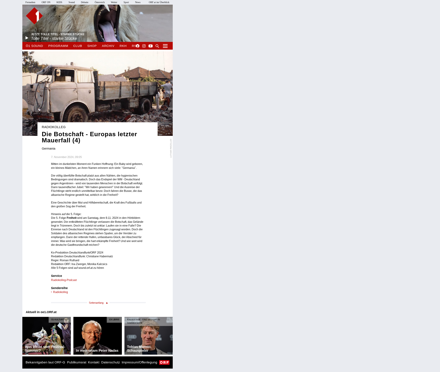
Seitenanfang (96, 302)
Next (170, 335)
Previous (25, 335)
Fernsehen (30, 2)
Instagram (144, 46)
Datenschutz (110, 362)
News (137, 2)
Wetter (114, 2)
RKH (123, 46)
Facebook (137, 46)
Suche (157, 46)
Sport (126, 2)
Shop (92, 46)
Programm (58, 46)
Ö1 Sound (34, 46)
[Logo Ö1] (34, 15)
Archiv (108, 46)
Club (77, 46)
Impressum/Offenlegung (139, 362)
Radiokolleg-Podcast (64, 280)
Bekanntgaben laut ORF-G (45, 362)
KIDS (59, 2)
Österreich (100, 2)
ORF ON (46, 2)
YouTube (150, 46)
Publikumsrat (76, 362)
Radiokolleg (60, 292)
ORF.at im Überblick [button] (159, 2)
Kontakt (93, 362)
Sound (72, 2)
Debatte (84, 2)
